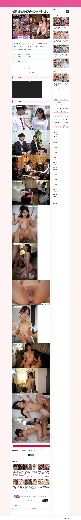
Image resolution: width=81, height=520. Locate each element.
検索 (54, 9)
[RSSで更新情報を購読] (33, 455)
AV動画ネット (57, 134)
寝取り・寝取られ (36, 450)
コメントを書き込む (31, 508)
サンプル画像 (31, 72)
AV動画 (14, 450)
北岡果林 (28, 54)
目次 (30, 68)
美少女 (40, 450)
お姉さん (24, 450)
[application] (27, 89)
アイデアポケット (19, 450)
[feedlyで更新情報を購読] (31, 455)
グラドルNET (57, 136)
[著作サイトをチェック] (29, 455)
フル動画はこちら (31, 445)
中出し (27, 450)
